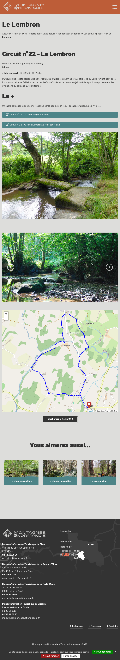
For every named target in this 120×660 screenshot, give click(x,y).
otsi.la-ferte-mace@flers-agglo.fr (19, 597)
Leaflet (91, 411)
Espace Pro (66, 530)
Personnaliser (70, 656)
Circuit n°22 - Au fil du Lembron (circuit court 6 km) (35, 124)
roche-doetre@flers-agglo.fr (17, 578)
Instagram (77, 626)
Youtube (113, 626)
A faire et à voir (19, 33)
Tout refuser (51, 656)
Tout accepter (103, 652)
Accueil (6, 33)
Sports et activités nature (42, 33)
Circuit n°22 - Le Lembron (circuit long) (29, 114)
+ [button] (6, 314)
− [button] (6, 318)
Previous (11, 267)
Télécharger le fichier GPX (60, 418)
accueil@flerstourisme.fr (15, 558)
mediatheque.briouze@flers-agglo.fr (21, 617)
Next (109, 267)
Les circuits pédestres (95, 33)
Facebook (96, 626)
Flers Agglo (66, 546)
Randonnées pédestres (70, 33)
